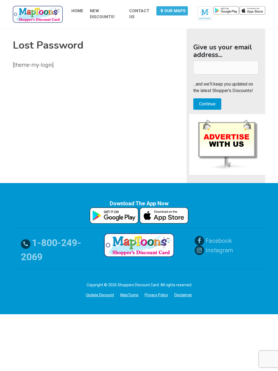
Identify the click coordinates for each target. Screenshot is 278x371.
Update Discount (100, 295)
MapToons (129, 295)
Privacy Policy (156, 295)
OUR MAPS (174, 10)
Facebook (218, 240)
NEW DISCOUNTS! (102, 14)
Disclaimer (183, 295)
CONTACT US (139, 14)
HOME (77, 10)
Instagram (218, 250)
